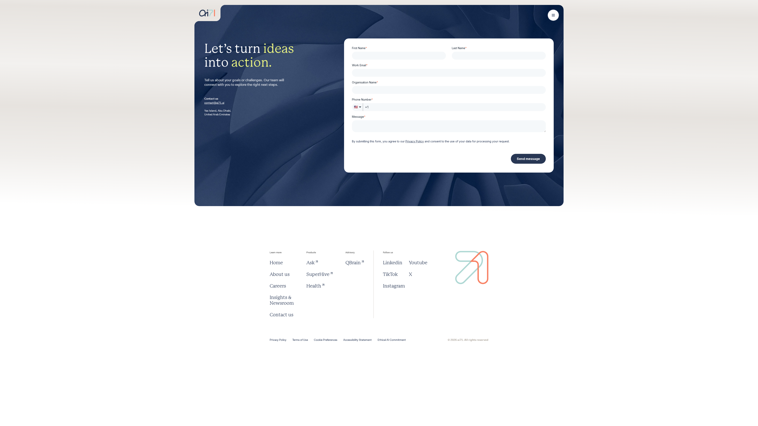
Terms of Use (300, 340)
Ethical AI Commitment (392, 340)
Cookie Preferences (325, 340)
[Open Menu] (553, 15)
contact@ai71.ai (214, 102)
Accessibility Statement (357, 340)
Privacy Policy (278, 340)
